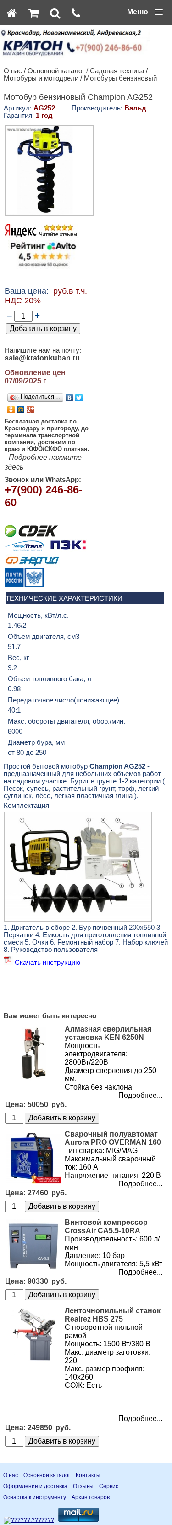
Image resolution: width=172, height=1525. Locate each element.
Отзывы (83, 1486)
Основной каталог (56, 71)
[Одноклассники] (11, 410)
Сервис (108, 1486)
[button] (144, 12)
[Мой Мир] (21, 410)
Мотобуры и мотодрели (41, 78)
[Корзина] (33, 12)
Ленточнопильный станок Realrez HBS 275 (113, 1315)
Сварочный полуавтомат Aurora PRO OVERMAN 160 (113, 1138)
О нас (13, 71)
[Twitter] (79, 398)
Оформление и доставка (35, 1486)
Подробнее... (140, 1095)
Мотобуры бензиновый (120, 78)
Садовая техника (117, 71)
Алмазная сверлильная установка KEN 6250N (108, 1033)
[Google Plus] (30, 410)
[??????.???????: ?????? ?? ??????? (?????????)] (29, 1520)
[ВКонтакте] (69, 398)
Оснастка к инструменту (34, 1497)
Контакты (88, 1475)
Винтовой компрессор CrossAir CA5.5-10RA (106, 1226)
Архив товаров (91, 1497)
